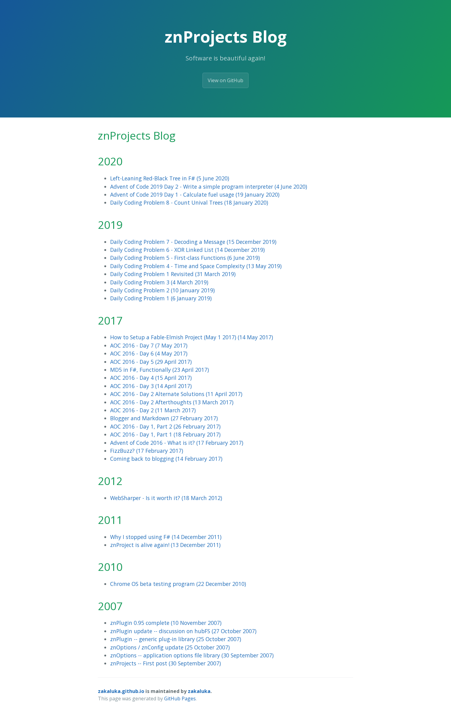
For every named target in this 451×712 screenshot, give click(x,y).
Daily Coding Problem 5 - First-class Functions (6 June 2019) (185, 257)
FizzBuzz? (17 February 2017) (146, 450)
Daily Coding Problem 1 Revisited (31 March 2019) (173, 274)
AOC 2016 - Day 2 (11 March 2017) (153, 410)
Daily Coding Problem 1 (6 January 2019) (161, 298)
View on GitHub (225, 80)
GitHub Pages (180, 698)
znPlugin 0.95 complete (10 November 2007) (166, 622)
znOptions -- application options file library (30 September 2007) (192, 655)
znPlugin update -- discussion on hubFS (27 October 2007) (183, 631)
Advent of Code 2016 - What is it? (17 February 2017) (176, 442)
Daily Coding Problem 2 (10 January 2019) (162, 290)
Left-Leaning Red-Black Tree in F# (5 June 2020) (169, 178)
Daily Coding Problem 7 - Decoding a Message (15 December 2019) (193, 241)
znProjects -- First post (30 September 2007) (165, 663)
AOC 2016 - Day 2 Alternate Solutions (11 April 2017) (176, 394)
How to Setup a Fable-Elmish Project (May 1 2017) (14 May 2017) (191, 337)
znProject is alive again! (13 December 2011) (165, 544)
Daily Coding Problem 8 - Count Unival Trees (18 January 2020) (189, 202)
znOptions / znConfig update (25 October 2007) (170, 647)
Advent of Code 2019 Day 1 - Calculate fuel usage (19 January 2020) (194, 194)
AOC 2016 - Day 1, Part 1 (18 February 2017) (165, 434)
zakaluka (199, 691)
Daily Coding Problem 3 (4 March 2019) (159, 282)
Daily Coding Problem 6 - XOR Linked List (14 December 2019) (187, 249)
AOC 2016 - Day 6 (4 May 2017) (148, 353)
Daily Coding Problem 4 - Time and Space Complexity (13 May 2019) (196, 266)
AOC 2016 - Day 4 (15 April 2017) (151, 377)
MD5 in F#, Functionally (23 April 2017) (159, 369)
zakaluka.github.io (121, 691)
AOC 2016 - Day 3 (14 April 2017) (151, 386)
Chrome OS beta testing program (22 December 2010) (178, 583)
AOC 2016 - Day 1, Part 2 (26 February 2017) (165, 426)
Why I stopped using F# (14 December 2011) (166, 537)
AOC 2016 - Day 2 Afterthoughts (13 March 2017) (171, 402)
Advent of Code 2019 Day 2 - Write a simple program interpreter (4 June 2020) (208, 186)
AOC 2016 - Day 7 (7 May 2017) (148, 345)
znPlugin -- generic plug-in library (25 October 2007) (175, 639)
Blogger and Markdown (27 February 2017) (164, 418)
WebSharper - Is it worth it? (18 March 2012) (166, 498)
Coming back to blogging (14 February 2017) (166, 458)
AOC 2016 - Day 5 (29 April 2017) (151, 361)
